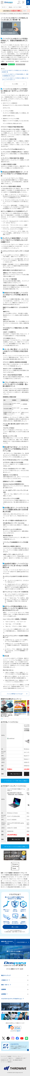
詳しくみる (15, 927)
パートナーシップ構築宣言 (6, 1061)
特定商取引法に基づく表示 (6, 1060)
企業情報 (3, 994)
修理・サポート (5, 985)
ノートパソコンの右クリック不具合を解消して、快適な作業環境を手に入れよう (15, 75)
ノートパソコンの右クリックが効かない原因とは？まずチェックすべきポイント (15, 78)
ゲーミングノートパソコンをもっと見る (15, 846)
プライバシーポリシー (17, 1056)
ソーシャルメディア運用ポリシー (7, 1058)
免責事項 (9, 1056)
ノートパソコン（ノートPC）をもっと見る (15, 781)
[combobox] (18, 7)
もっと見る (15, 84)
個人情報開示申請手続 (17, 1060)
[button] (15, 1028)
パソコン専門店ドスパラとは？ (15, 694)
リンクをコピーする (20, 64)
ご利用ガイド (4, 980)
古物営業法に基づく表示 (21, 1058)
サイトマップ (3, 1056)
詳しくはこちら (15, 774)
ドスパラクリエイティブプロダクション (11, 998)
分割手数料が (12, 11)
